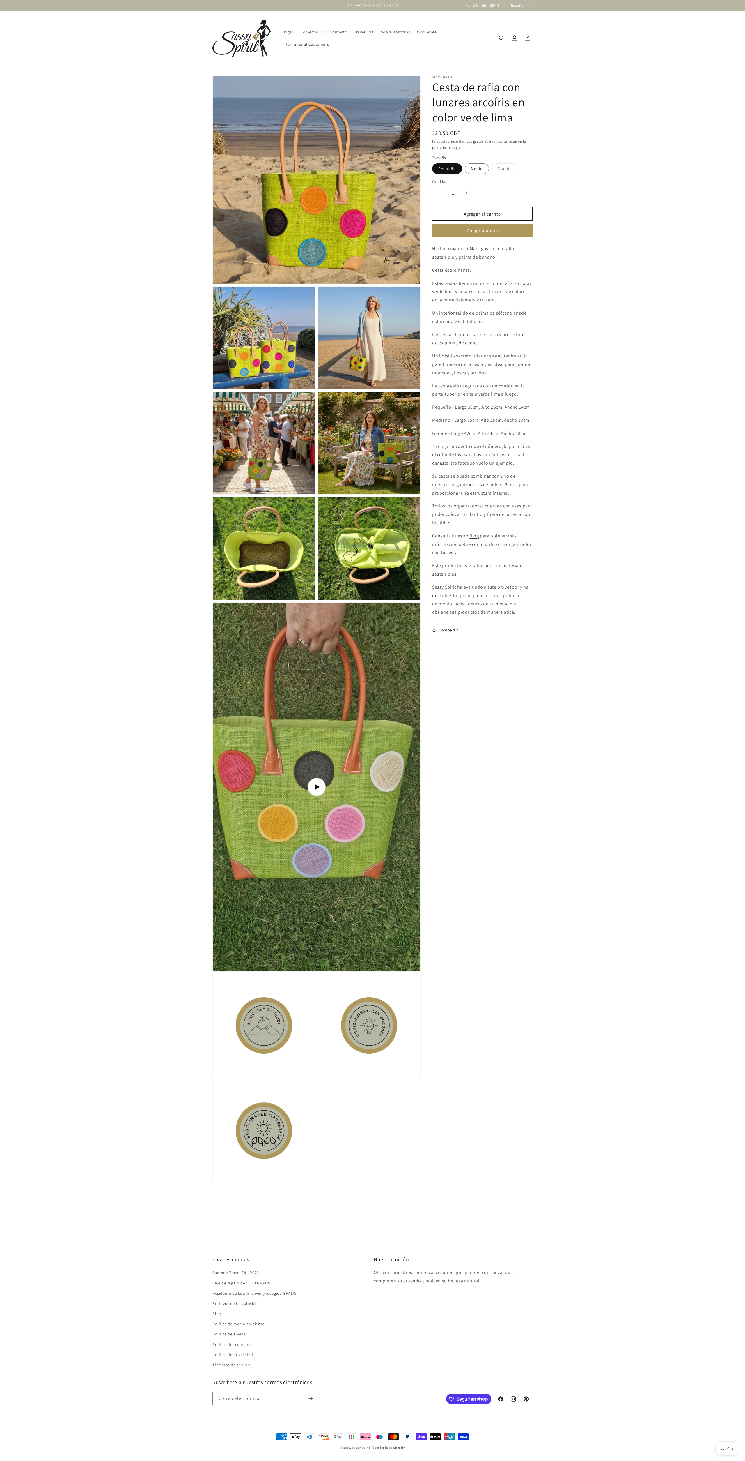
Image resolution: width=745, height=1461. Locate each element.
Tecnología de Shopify (388, 1448)
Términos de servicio (231, 1365)
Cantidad (439, 181)
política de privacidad (232, 1354)
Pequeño (447, 168)
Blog (474, 535)
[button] (312, 32)
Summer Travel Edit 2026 (235, 1272)
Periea (511, 484)
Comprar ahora (482, 230)
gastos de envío (486, 141)
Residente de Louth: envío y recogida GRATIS (254, 1293)
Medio (477, 168)
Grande (507, 169)
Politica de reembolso (233, 1344)
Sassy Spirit (361, 1448)
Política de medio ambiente (238, 1323)
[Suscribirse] (310, 1398)
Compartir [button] (448, 630)
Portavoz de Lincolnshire (235, 1303)
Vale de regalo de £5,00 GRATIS (241, 1283)
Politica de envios (229, 1334)
